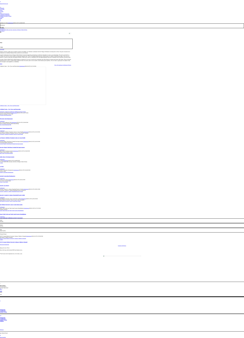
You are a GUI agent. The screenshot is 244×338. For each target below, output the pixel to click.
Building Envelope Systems (20, 111)
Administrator (10, 22)
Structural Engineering (4, 244)
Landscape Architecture (9, 111)
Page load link (3, 337)
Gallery (1, 239)
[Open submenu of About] (0, 7)
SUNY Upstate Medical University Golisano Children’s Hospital (13, 238)
